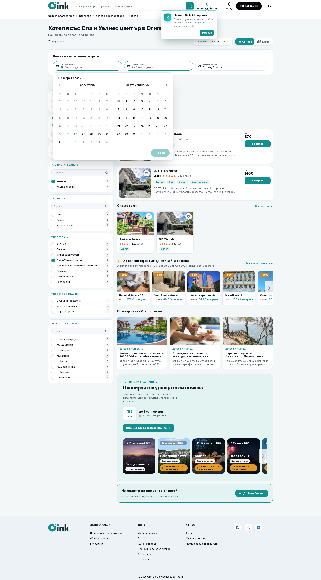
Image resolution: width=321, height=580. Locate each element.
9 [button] (107, 109)
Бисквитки (96, 543)
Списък (247, 41)
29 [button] (75, 101)
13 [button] (83, 117)
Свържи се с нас (196, 538)
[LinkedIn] (259, 527)
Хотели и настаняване (110, 15)
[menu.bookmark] (149, 216)
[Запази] (146, 173)
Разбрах (207, 33)
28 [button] (68, 101)
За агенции (145, 554)
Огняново (85, 15)
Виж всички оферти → (259, 263)
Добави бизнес (253, 493)
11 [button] (68, 117)
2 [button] (107, 101)
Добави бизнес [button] (147, 532)
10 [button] (60, 117)
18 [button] (68, 126)
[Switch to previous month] (59, 85)
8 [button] (99, 109)
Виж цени (257, 143)
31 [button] (91, 101)
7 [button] (91, 109)
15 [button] (99, 117)
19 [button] (75, 126)
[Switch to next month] (167, 85)
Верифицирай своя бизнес (154, 548)
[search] (129, 6)
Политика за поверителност (107, 532)
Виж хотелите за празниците (146, 427)
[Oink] (58, 5)
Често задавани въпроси (201, 543)
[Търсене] (190, 6)
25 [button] (67, 134)
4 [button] (68, 109)
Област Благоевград (61, 15)
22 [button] (99, 126)
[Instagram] (248, 527)
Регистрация (249, 5)
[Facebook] (238, 527)
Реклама (143, 559)
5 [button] (75, 109)
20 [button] (83, 126)
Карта (266, 41)
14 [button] (91, 117)
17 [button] (60, 126)
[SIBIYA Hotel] (135, 183)
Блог (141, 538)
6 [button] (83, 109)
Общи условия (99, 538)
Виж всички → (264, 206)
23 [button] (107, 126)
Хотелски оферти (148, 543)
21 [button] (91, 126)
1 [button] (99, 101)
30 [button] (83, 101)
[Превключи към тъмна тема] (269, 6)
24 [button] (60, 134)
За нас (190, 532)
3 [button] (60, 109)
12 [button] (75, 117)
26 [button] (75, 134)
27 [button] (60, 101)
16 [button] (107, 117)
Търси (160, 152)
